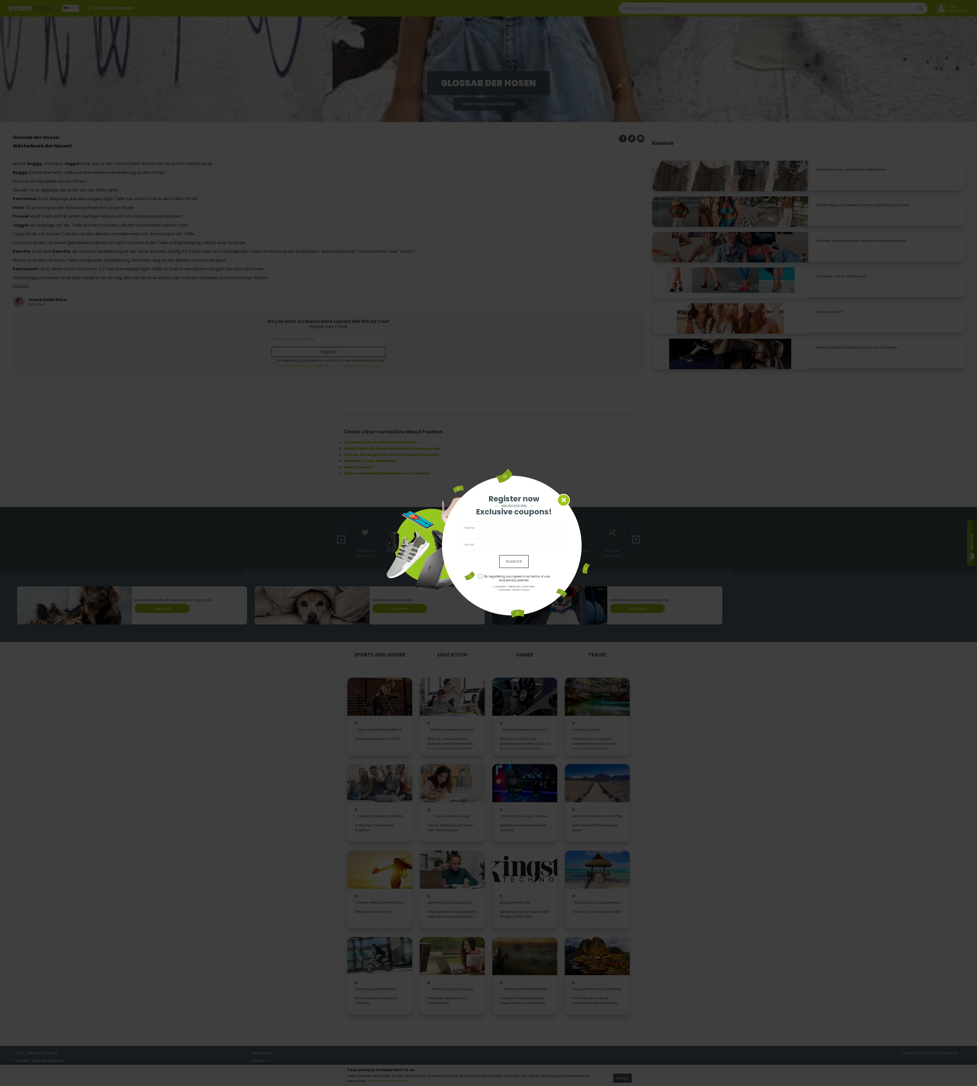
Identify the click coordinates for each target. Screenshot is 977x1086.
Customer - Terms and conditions (514, 586)
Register (514, 561)
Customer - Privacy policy (514, 589)
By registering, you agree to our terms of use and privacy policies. (517, 578)
